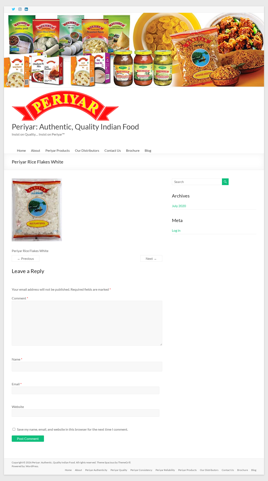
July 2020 (179, 206)
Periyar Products (57, 150)
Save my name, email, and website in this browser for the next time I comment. (72, 429)
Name (17, 359)
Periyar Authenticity (96, 470)
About (35, 150)
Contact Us (112, 150)
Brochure (132, 150)
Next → (151, 258)
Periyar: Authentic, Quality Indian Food (75, 126)
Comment (20, 298)
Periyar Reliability (165, 470)
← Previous (25, 258)
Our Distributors (87, 150)
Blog (148, 150)
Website (18, 407)
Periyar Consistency (141, 470)
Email (17, 384)
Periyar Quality (119, 470)
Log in (176, 230)
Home (21, 150)
